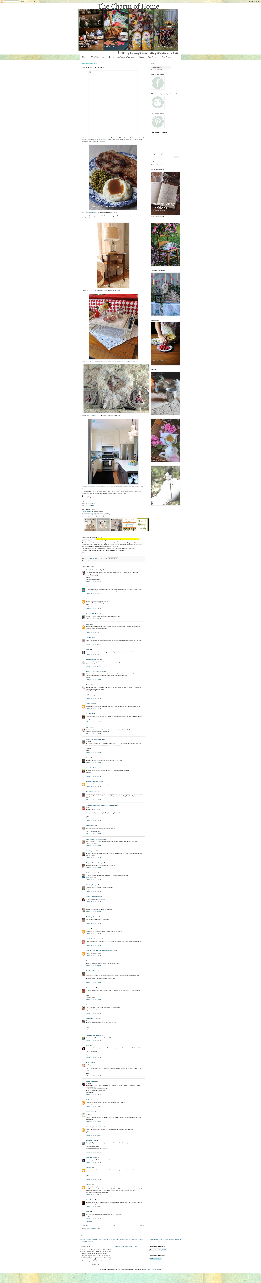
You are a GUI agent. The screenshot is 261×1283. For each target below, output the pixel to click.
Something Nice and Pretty (93, 851)
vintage (103, 561)
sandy (87, 1211)
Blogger (159, 1269)
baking (101, 1239)
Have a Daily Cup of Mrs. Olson (94, 1127)
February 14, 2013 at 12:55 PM (93, 666)
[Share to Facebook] (115, 558)
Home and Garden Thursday (90, 515)
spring (179, 1239)
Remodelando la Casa (94, 486)
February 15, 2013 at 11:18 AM (94, 1152)
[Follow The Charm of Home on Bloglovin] (158, 1251)
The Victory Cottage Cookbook (122, 57)
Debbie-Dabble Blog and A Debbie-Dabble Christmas (100, 805)
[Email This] (109, 558)
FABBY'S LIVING (91, 714)
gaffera (148, 1269)
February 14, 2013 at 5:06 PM (93, 965)
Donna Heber (89, 1112)
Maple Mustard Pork (93, 212)
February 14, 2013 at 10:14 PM (93, 1075)
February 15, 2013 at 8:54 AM (93, 1135)
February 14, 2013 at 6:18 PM (93, 999)
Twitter (91, 502)
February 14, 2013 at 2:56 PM (93, 857)
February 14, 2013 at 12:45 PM (93, 644)
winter (91, 1241)
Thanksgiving (95, 1239)
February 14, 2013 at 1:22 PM (93, 708)
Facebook (92, 503)
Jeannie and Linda (91, 1140)
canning (104, 1239)
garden (150, 1239)
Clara (87, 1005)
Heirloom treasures (91, 1100)
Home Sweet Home (92, 561)
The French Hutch (91, 685)
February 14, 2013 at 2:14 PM (93, 820)
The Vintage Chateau (91, 917)
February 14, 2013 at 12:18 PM (93, 593)
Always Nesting (90, 825)
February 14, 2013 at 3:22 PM (93, 867)
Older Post (141, 1225)
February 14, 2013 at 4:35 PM (93, 933)
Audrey (88, 727)
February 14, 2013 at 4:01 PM (93, 911)
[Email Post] (105, 558)
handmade (154, 1239)
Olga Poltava (89, 637)
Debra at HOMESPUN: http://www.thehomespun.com (100, 950)
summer (84, 1242)
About (141, 57)
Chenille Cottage (90, 1081)
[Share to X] (113, 558)
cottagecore (117, 1239)
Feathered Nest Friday (88, 513)
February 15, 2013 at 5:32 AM (93, 1121)
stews (81, 1241)
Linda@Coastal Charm (92, 1018)
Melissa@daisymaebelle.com (93, 781)
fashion (135, 1239)
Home (84, 57)
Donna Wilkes (90, 907)
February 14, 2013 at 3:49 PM (93, 891)
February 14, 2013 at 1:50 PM (93, 762)
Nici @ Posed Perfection (92, 768)
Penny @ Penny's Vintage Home (94, 839)
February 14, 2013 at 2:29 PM (93, 845)
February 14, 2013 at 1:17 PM (93, 679)
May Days (88, 361)
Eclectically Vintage (91, 885)
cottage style (110, 1239)
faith (130, 1239)
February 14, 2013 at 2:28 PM (93, 834)
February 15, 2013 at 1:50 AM (93, 1106)
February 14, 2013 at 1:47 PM (93, 752)
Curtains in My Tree (91, 971)
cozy (123, 1239)
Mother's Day (83, 1239)
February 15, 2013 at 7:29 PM (93, 1162)
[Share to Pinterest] (117, 558)
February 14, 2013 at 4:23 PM (93, 923)
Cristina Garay (90, 704)
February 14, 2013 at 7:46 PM (93, 1057)
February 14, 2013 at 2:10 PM (93, 800)
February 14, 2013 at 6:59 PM (93, 1030)
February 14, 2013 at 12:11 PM (93, 581)
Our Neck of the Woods (92, 614)
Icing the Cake (102, 141)
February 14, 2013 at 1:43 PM (93, 722)
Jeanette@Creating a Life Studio (94, 671)
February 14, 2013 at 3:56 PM (93, 901)
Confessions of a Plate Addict (93, 1035)
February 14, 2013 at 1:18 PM (93, 698)
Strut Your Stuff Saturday (88, 517)
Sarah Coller (89, 1062)
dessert (126, 1239)
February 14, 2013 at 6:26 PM (93, 1013)
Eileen (87, 649)
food (87, 561)
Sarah (87, 929)
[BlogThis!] (111, 558)
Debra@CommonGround (93, 896)
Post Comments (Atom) (94, 1228)
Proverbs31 (88, 1239)
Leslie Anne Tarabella (91, 1157)
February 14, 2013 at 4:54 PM (93, 955)
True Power (166, 57)
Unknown (88, 599)
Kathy (87, 624)
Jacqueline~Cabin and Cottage (94, 863)
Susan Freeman (90, 988)
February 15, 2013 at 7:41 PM (93, 1179)
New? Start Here (98, 57)
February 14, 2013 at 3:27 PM (93, 879)
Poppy (88, 1045)
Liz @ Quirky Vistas (91, 873)
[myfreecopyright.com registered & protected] (126, 1246)
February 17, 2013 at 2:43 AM (93, 1206)
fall (133, 1239)
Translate (163, 70)
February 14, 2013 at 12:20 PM (93, 608)
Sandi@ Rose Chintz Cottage (93, 739)
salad (173, 1239)
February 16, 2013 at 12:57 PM (93, 1194)
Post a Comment (88, 1221)
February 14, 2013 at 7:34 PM (93, 1040)
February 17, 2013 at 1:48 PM (93, 1218)
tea (89, 1241)
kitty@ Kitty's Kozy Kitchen (93, 939)
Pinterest (92, 505)
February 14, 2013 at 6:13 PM (93, 982)
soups (176, 1239)
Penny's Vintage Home (93, 415)
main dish (166, 1239)
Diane (87, 758)
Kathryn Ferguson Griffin (93, 659)
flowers (140, 1239)
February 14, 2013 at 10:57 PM (93, 1094)
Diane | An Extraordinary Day (94, 570)
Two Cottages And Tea (92, 792)
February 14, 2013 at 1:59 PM (93, 786)
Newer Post (85, 1225)
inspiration (160, 1239)
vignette (99, 561)
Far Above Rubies (91, 290)
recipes (170, 1239)
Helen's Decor (89, 1200)
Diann (87, 587)
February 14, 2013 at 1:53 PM (93, 776)
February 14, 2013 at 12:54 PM (93, 654)
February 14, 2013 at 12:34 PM (93, 618)
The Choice (153, 57)
